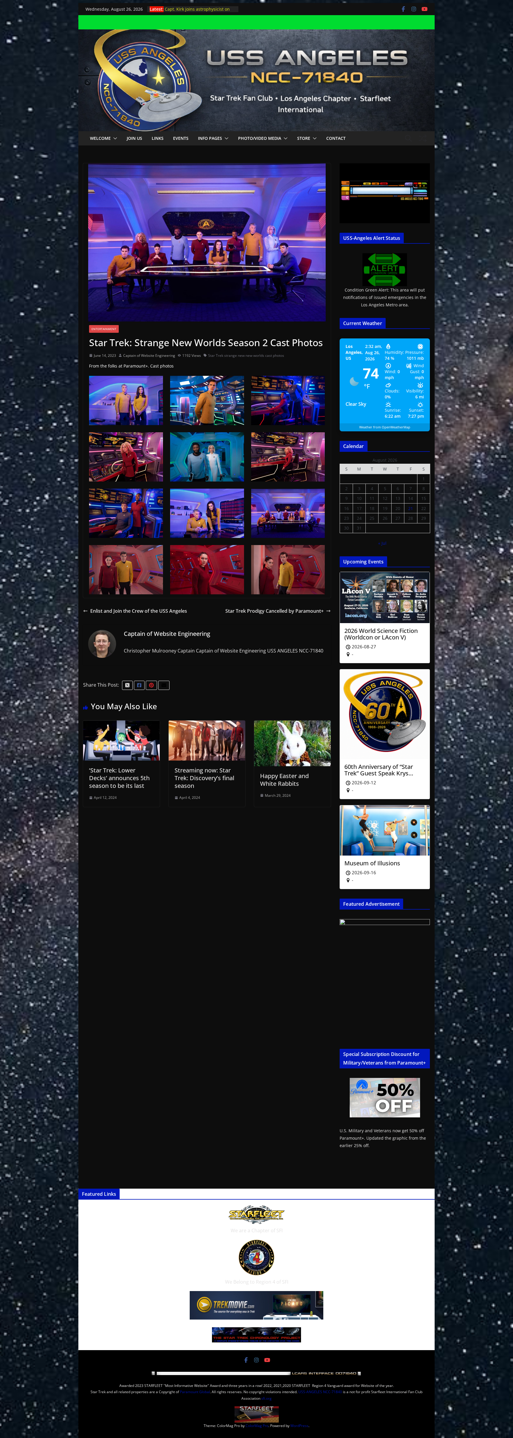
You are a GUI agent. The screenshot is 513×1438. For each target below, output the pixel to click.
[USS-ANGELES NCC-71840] (256, 33)
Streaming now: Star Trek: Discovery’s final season (204, 778)
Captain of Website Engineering (149, 355)
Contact (336, 138)
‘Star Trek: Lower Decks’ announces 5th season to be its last (119, 778)
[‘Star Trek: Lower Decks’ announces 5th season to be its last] (121, 724)
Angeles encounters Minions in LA (198, 9)
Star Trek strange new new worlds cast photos (246, 355)
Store (303, 138)
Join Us (134, 138)
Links (158, 138)
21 (410, 508)
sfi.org (266, 1398)
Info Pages (210, 138)
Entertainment (103, 329)
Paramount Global (195, 1391)
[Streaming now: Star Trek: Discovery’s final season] (207, 724)
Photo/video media (259, 138)
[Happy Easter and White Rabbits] (292, 724)
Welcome (100, 138)
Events (181, 138)
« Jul (382, 543)
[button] (114, 138)
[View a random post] (423, 138)
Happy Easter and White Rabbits (284, 780)
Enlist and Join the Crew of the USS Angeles (138, 611)
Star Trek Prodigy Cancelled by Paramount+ (274, 611)
